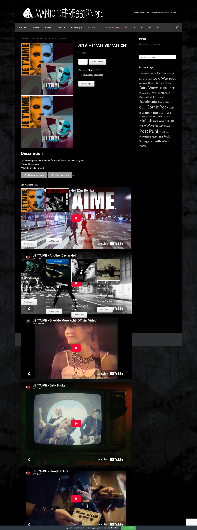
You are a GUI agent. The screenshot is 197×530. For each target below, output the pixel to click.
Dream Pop (145, 93)
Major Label (102, 295)
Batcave (162, 73)
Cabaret (170, 74)
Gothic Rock (158, 106)
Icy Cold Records (28, 226)
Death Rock (166, 88)
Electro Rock (146, 97)
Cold (141, 79)
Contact (93, 27)
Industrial (166, 113)
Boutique (76, 27)
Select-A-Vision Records (31, 287)
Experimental (148, 101)
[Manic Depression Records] (63, 13)
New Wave (88, 74)
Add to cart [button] (29, 244)
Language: (111, 27)
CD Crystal (50, 299)
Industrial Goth (146, 116)
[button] (177, 27)
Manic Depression (54, 226)
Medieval (166, 116)
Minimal (145, 120)
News (36, 27)
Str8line (74, 299)
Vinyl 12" (24, 232)
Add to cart (97, 61)
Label (48, 27)
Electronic (163, 93)
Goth (142, 107)
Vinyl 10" (24, 290)
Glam (167, 102)
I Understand (128, 528)
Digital (48, 229)
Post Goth (169, 126)
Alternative (25, 293)
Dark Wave (148, 88)
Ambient (152, 74)
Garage (161, 102)
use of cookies (113, 528)
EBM (154, 93)
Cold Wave (75, 306)
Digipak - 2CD (36, 38)
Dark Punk (164, 83)
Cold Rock (147, 79)
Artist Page (86, 83)
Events (61, 27)
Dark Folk (153, 83)
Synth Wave (161, 141)
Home (23, 38)
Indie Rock (152, 113)
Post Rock (108, 301)
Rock (40, 293)
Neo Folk (169, 120)
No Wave (160, 125)
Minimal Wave (157, 121)
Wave (142, 145)
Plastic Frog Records (55, 296)
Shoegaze (145, 141)
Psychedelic (157, 136)
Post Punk (98, 74)
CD (28, 38)
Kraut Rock (157, 116)
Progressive (145, 136)
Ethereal (158, 97)
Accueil (22, 27)
